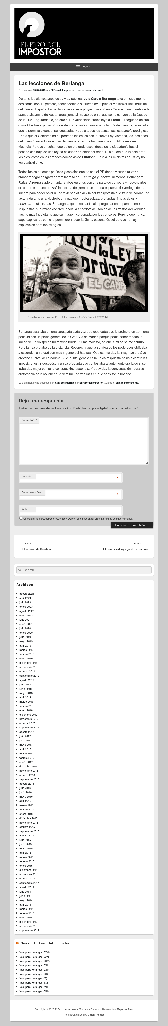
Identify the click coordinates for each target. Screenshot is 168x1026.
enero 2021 (26, 624)
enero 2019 (26, 658)
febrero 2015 (26, 861)
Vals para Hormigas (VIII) (34, 987)
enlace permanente (127, 382)
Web (24, 509)
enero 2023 (26, 606)
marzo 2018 (26, 701)
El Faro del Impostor (62, 90)
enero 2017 (26, 762)
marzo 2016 (26, 805)
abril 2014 (25, 904)
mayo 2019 (26, 641)
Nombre (26, 476)
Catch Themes (96, 1014)
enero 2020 (26, 632)
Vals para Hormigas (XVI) (34, 952)
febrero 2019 (26, 654)
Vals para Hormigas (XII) (34, 969)
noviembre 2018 (28, 667)
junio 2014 (25, 896)
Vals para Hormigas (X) (33, 978)
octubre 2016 (27, 775)
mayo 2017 (26, 744)
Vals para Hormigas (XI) (33, 974)
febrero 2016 (26, 809)
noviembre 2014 (28, 874)
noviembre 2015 (28, 822)
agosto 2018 (26, 680)
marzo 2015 (26, 857)
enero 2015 (26, 865)
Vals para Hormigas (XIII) (34, 965)
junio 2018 (25, 689)
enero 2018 (26, 710)
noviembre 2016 (28, 771)
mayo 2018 (26, 693)
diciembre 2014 (28, 870)
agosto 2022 (26, 611)
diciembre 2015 (28, 818)
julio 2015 (25, 840)
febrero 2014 (26, 913)
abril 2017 (25, 749)
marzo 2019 (26, 650)
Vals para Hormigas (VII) (34, 991)
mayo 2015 (26, 848)
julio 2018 (25, 684)
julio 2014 (25, 891)
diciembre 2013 (28, 922)
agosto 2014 (26, 887)
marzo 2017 (26, 753)
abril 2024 (25, 598)
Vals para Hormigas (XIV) (34, 961)
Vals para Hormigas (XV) (34, 957)
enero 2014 (26, 917)
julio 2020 (25, 628)
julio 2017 (25, 736)
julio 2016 (25, 788)
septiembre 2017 (29, 727)
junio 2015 (25, 844)
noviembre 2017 (28, 719)
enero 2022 (26, 615)
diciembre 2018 (28, 663)
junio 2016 (25, 792)
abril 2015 (25, 852)
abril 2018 (25, 697)
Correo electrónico (32, 492)
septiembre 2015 (29, 831)
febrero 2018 (26, 706)
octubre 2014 (27, 878)
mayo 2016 (26, 796)
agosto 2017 (26, 732)
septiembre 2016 (29, 779)
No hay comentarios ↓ (91, 90)
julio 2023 (25, 602)
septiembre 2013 (29, 930)
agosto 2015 (26, 835)
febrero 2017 (26, 758)
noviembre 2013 (28, 926)
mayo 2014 (26, 900)
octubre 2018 (27, 671)
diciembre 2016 (28, 766)
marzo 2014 (26, 909)
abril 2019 (25, 645)
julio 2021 (25, 620)
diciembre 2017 (28, 714)
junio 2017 (25, 740)
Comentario (29, 420)
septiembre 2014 (29, 883)
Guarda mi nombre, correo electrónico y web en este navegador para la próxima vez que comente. (78, 518)
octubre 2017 (27, 723)
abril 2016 (25, 801)
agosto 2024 (26, 593)
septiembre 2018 (29, 675)
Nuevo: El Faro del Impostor (45, 943)
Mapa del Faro (125, 1009)
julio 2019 (25, 637)
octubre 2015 (27, 827)
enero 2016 (26, 814)
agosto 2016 (26, 783)
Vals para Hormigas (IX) (33, 982)
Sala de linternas (65, 382)
